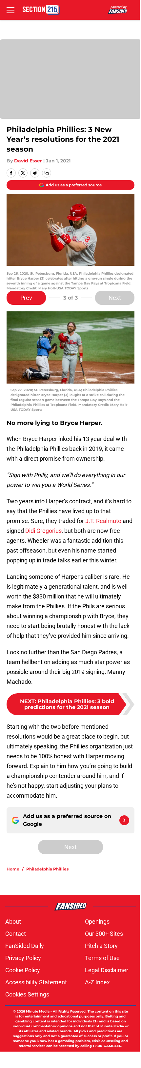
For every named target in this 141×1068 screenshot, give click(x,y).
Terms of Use (102, 957)
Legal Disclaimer (106, 970)
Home (13, 869)
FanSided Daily (24, 945)
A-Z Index (97, 982)
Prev (26, 297)
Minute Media (38, 1011)
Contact (15, 933)
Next (115, 297)
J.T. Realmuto (103, 520)
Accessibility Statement (36, 982)
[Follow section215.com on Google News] (124, 820)
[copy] (46, 173)
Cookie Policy (22, 970)
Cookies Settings (27, 994)
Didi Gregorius (43, 530)
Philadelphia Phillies (47, 869)
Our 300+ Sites (104, 933)
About (13, 921)
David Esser (28, 161)
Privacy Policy (23, 957)
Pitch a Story (101, 945)
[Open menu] (10, 10)
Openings (97, 921)
